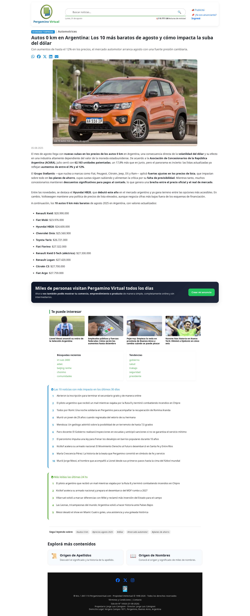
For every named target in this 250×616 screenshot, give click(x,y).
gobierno (134, 360)
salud (132, 364)
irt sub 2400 (63, 360)
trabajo (133, 368)
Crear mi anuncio (202, 292)
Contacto (137, 599)
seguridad (134, 372)
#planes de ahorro (160, 532)
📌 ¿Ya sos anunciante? (204, 16)
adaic (60, 364)
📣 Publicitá (198, 10)
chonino (61, 372)
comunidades (64, 376)
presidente (135, 376)
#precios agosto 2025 (102, 532)
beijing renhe (64, 368)
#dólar (120, 532)
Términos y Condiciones (120, 599)
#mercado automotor (137, 532)
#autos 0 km (82, 532)
